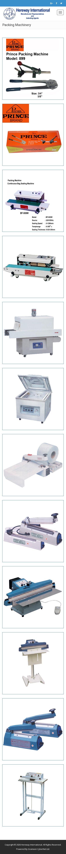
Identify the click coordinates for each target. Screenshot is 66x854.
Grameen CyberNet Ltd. (39, 849)
